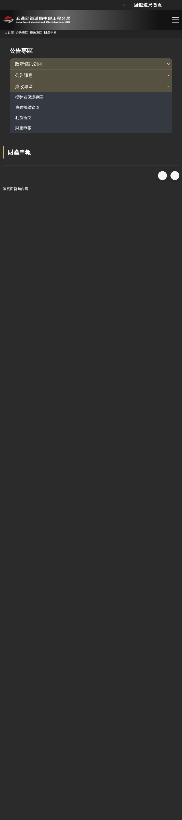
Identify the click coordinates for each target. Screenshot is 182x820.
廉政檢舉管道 (27, 107)
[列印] (174, 175)
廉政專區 (36, 32)
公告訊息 (24, 75)
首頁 (11, 32)
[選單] (175, 20)
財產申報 (23, 128)
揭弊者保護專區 (29, 97)
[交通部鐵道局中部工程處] (37, 19)
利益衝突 (23, 117)
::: (125, 5)
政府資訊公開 (28, 63)
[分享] (162, 175)
